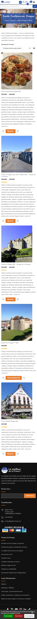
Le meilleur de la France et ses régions (12, 551)
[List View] (34, 48)
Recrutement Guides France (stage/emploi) (13, 572)
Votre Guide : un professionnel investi (11, 591)
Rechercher (30, 496)
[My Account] (23, 2)
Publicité (3, 584)
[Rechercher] (35, 6)
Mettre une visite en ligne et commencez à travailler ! (16, 599)
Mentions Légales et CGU (8, 565)
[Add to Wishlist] (3, 131)
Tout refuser (18, 616)
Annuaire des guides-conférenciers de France (14, 547)
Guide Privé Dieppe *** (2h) (9, 343)
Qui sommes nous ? (7, 554)
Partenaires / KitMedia (7, 588)
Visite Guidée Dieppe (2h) (9, 421)
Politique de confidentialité (8, 569)
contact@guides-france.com (13, 521)
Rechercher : (6, 489)
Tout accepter (8, 616)
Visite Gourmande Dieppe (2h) (11, 91)
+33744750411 (9, 517)
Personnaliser (29, 616)
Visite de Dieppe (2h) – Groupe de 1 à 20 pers (16, 264)
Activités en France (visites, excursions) (12, 543)
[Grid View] (29, 48)
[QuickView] (18, 131)
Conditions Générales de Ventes (10, 561)
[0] (26, 2)
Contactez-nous (6, 558)
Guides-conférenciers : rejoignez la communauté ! (15, 595)
